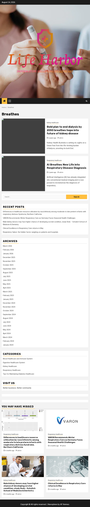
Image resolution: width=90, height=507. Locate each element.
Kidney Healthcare (53, 122)
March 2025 (7, 292)
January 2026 (8, 254)
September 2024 (9, 314)
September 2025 (9, 269)
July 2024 (6, 322)
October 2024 (8, 311)
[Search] (86, 101)
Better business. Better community (17, 388)
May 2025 (6, 284)
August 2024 (8, 318)
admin (61, 138)
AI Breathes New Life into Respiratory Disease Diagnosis (66, 166)
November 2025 (9, 261)
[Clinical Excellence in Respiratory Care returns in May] (67, 466)
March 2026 (7, 246)
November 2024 (9, 307)
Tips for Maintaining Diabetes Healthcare (18, 374)
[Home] (4, 101)
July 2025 (6, 276)
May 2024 (6, 330)
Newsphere (52, 504)
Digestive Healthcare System (14, 363)
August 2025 (8, 273)
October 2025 (8, 265)
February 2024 (8, 341)
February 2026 (8, 250)
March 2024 (7, 337)
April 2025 (7, 288)
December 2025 (9, 257)
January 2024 (8, 345)
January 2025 (8, 299)
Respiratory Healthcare (54, 160)
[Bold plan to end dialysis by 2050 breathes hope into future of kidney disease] (23, 136)
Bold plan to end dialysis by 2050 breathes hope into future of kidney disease (64, 130)
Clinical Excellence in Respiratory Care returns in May (23, 228)
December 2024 (9, 303)
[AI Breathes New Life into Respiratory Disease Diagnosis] (23, 173)
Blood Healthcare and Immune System (18, 359)
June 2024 (7, 326)
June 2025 (7, 280)
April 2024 (7, 333)
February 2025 (8, 295)
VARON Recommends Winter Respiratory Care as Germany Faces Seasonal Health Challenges (39, 218)
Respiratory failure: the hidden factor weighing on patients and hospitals (30, 232)
